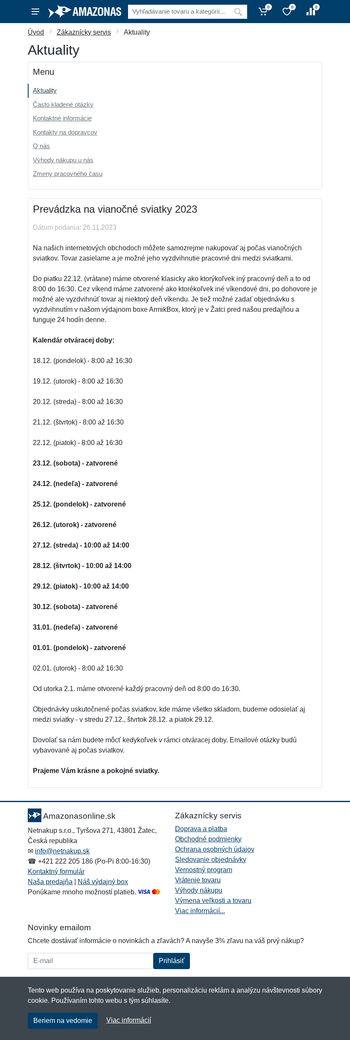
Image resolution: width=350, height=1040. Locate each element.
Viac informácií (128, 1020)
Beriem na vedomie (62, 1020)
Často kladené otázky (63, 104)
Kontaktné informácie (62, 118)
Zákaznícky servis (84, 32)
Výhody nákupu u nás (63, 160)
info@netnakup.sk (62, 851)
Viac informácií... (200, 910)
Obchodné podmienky (208, 839)
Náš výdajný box (103, 881)
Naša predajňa (50, 881)
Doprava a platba (201, 828)
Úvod (36, 32)
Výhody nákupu (198, 890)
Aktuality (45, 90)
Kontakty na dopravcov (65, 132)
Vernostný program (203, 869)
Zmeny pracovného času (67, 173)
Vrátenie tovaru (198, 880)
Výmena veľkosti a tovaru (213, 900)
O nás (41, 145)
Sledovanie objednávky (210, 859)
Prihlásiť (171, 960)
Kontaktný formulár (56, 871)
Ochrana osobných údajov (214, 849)
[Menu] (35, 11)
